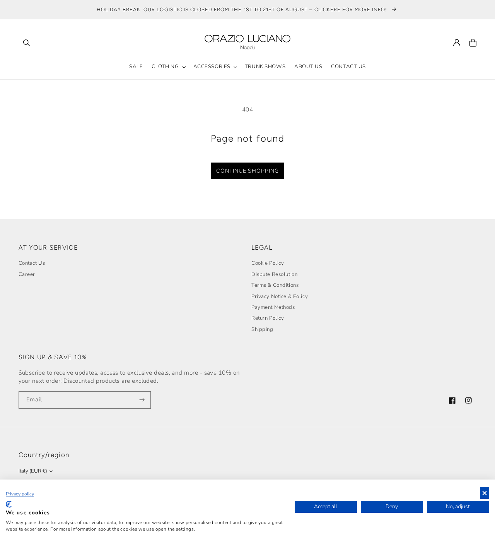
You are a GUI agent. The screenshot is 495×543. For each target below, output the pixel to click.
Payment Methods (273, 307)
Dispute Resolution (274, 274)
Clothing (165, 66)
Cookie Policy (267, 263)
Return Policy (267, 318)
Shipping (262, 329)
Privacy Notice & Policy (279, 296)
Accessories (211, 66)
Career (27, 274)
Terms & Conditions (275, 285)
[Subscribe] (142, 400)
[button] (27, 42)
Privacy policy (20, 494)
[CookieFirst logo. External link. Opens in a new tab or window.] (9, 504)
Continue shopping (247, 171)
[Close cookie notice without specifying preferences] (484, 493)
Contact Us (32, 263)
